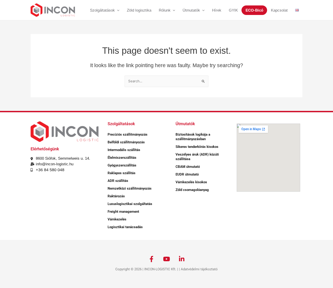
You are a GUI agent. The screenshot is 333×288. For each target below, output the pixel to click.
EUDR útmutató (187, 174)
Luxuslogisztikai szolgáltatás (130, 204)
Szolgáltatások (102, 10)
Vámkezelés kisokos (191, 182)
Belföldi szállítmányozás (126, 142)
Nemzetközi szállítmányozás (130, 188)
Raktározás (116, 196)
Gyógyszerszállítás (122, 165)
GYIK (233, 10)
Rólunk (165, 10)
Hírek (216, 10)
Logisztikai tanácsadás (125, 227)
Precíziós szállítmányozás (127, 134)
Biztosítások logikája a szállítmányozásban (193, 136)
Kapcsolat (279, 10)
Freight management (123, 212)
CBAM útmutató (188, 167)
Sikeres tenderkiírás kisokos (197, 147)
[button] (117, 10)
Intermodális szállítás (124, 150)
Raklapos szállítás (121, 173)
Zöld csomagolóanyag (192, 190)
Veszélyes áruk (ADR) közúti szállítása (197, 156)
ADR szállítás (118, 181)
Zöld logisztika (139, 10)
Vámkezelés (117, 219)
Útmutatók (191, 10)
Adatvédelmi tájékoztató (199, 269)
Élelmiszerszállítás (122, 158)
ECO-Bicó (254, 10)
